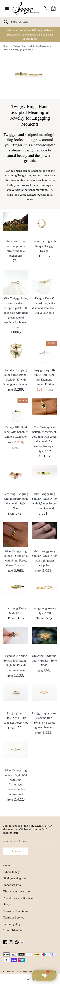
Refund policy (11, 924)
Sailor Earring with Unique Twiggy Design (44, 246)
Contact (8, 865)
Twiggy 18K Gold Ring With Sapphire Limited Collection (16, 431)
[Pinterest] (17, 942)
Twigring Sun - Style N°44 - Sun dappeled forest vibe (16, 717)
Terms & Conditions (15, 911)
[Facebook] (5, 942)
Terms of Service (13, 917)
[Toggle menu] (7, 8)
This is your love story (17, 891)
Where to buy (11, 872)
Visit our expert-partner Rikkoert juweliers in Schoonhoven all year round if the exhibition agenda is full (30, 34)
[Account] (44, 7)
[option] (30, 34)
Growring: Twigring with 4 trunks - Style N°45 (44, 660)
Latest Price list (12, 930)
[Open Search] (5, 21)
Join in (16, 851)
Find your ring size (14, 878)
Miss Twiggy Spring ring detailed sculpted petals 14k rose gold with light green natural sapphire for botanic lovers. (16, 313)
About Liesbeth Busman (18, 898)
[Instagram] (11, 942)
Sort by (30, 979)
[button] (44, 975)
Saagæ (7, 904)
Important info (12, 884)
